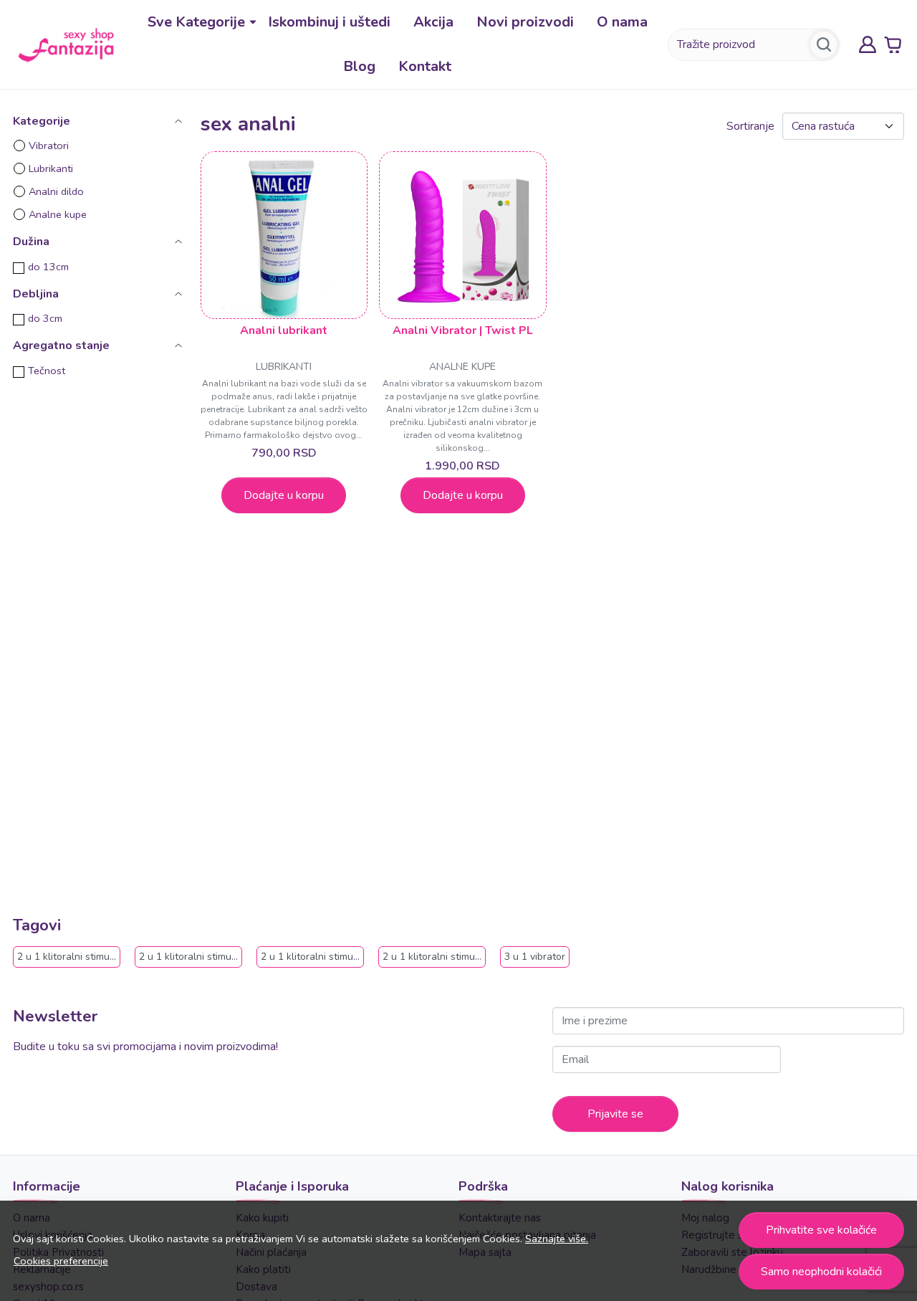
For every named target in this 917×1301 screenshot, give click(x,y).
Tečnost (46, 370)
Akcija (433, 22)
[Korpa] (892, 45)
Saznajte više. (556, 1238)
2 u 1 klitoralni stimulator (74, 956)
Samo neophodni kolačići (821, 1271)
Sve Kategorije (196, 22)
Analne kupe (58, 214)
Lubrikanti (51, 168)
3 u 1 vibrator (534, 956)
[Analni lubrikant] (284, 235)
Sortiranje (750, 126)
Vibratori (49, 145)
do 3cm (45, 318)
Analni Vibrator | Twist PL (463, 330)
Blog (359, 66)
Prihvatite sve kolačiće (821, 1230)
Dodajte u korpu (284, 495)
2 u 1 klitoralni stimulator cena (330, 956)
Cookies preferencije (61, 1261)
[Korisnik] (867, 45)
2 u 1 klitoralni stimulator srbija (453, 956)
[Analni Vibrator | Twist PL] (463, 235)
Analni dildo (56, 191)
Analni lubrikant (283, 330)
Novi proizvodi (525, 22)
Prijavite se (615, 1114)
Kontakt (424, 66)
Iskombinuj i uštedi (329, 22)
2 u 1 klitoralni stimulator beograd (216, 956)
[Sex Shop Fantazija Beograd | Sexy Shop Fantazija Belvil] (66, 44)
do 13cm (48, 266)
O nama (622, 22)
